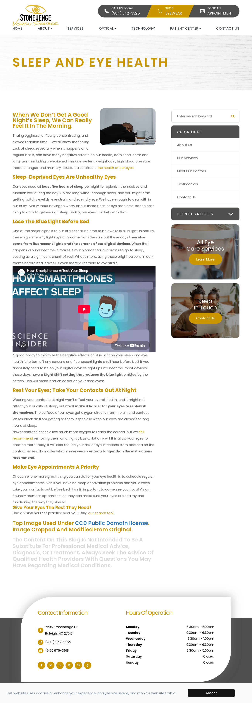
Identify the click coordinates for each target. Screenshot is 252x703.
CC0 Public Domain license (111, 523)
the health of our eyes (115, 167)
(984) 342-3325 (58, 642)
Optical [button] (106, 28)
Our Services (187, 158)
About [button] (44, 28)
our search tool (100, 513)
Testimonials (187, 184)
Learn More (205, 259)
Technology (143, 28)
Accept (211, 693)
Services (75, 28)
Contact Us (227, 28)
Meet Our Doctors (191, 171)
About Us (184, 145)
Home (18, 28)
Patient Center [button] (184, 28)
